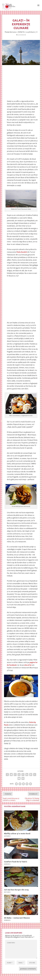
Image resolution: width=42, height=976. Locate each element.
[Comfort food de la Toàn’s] (21, 849)
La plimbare (30, 32)
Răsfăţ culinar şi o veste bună (17, 833)
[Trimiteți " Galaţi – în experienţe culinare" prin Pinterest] (23, 774)
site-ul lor (28, 665)
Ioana (14, 32)
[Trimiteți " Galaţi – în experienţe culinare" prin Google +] (15, 774)
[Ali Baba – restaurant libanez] (21, 905)
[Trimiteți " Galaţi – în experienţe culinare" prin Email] (19, 778)
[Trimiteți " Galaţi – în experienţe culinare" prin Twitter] (11, 774)
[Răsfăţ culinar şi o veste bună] (21, 820)
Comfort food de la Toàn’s (15, 861)
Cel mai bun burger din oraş (16, 889)
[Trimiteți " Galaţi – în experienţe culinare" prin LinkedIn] (27, 774)
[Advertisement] (21, 78)
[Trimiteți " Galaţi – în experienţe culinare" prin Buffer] (31, 774)
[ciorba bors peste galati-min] (21, 696)
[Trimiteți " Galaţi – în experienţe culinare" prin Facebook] (7, 774)
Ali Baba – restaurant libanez (17, 918)
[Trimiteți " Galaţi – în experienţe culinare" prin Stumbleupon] (35, 774)
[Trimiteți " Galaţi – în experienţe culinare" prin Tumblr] (19, 774)
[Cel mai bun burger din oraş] (21, 877)
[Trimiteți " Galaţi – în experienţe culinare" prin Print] (23, 778)
